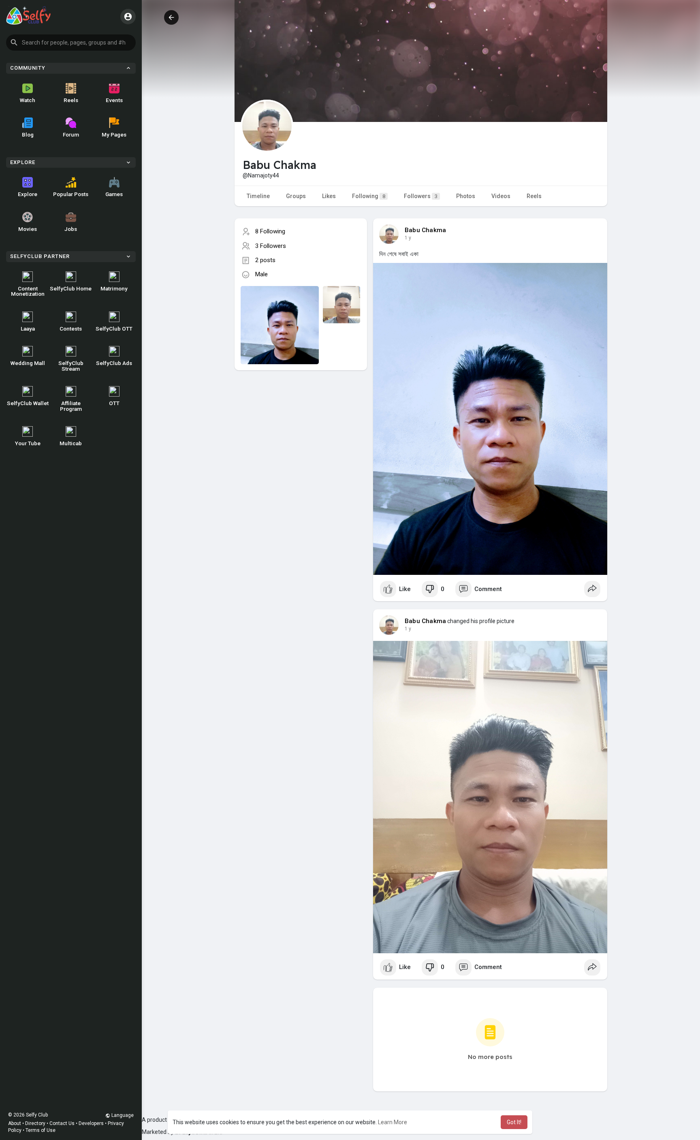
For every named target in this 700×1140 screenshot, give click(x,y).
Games (114, 194)
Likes (329, 196)
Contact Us (62, 1123)
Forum (71, 134)
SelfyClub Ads (114, 363)
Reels (71, 100)
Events (114, 100)
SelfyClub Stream (70, 366)
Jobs (70, 229)
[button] (71, 42)
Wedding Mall (28, 363)
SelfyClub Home (71, 288)
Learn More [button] (392, 1122)
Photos (465, 196)
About (14, 1123)
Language (122, 1115)
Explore (27, 194)
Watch (27, 100)
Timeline (258, 196)
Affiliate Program (71, 406)
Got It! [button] (514, 1122)
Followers (421, 196)
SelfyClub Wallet (28, 403)
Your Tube (28, 443)
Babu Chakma (425, 230)
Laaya (28, 328)
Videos (500, 196)
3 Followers (270, 246)
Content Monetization (28, 291)
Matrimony (114, 288)
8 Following (270, 231)
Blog (28, 134)
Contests (71, 328)
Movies (27, 229)
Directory (35, 1123)
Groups (296, 196)
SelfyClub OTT (114, 328)
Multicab (71, 443)
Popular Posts (70, 194)
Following (368, 196)
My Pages (114, 134)
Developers (91, 1123)
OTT (114, 403)
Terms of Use (40, 1130)
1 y (408, 238)
